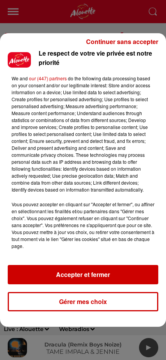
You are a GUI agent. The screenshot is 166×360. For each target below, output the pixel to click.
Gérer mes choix (83, 301)
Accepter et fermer (83, 274)
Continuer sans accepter (122, 41)
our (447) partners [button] (48, 78)
